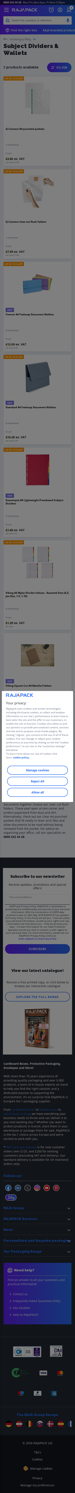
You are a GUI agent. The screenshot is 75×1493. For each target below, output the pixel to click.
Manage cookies (37, 770)
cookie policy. (21, 757)
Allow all (37, 792)
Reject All (37, 781)
